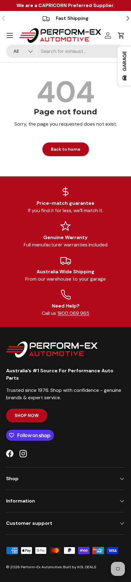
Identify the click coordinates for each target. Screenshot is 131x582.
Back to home (65, 149)
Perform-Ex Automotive (41, 567)
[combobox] (65, 51)
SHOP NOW (27, 415)
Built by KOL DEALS (79, 567)
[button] (121, 35)
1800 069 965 (73, 313)
